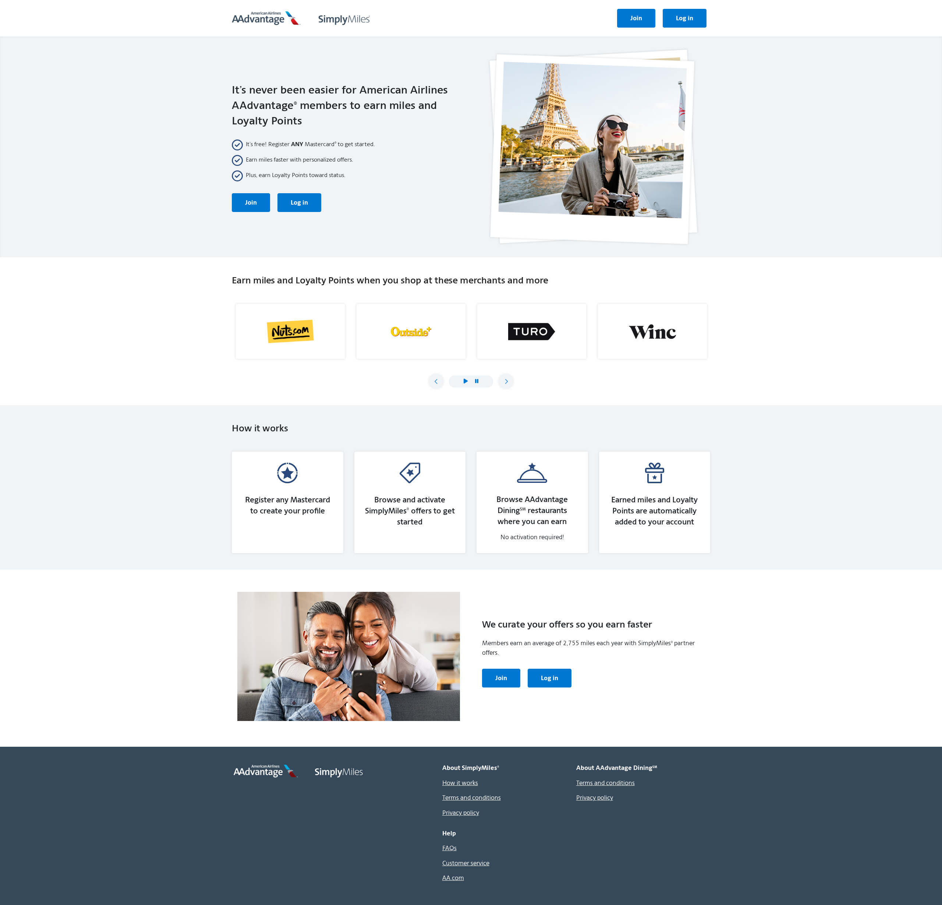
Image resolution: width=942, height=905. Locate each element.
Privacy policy (460, 812)
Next (506, 381)
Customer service (465, 863)
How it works (460, 782)
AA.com (453, 877)
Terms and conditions (471, 797)
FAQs (449, 848)
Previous (436, 381)
